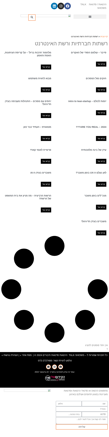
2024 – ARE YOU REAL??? (91, 127)
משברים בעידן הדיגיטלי (93, 221)
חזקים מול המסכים (96, 78)
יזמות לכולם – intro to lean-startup (87, 101)
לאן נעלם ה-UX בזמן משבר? (91, 172)
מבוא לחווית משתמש (39, 78)
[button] (90, 16)
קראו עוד (101, 64)
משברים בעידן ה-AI (40, 172)
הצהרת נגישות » (10, 355)
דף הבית (104, 36)
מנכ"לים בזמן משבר (95, 195)
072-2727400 (45, 360)
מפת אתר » (26, 355)
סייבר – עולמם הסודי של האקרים (88, 52)
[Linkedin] (54, 6)
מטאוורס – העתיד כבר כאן (37, 127)
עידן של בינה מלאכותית (93, 150)
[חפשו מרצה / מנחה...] (31, 17)
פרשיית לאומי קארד (40, 150)
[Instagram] (61, 6)
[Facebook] (67, 6)
